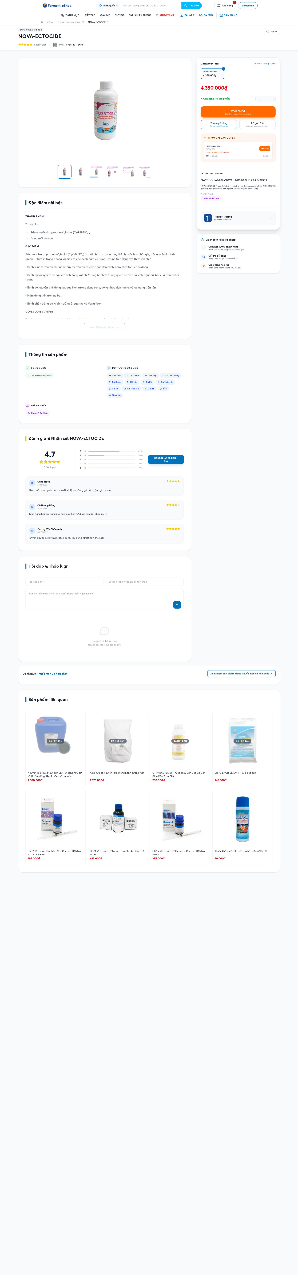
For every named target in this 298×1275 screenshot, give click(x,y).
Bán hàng (231, 15)
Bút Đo (119, 15)
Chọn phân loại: (210, 63)
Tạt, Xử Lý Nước (140, 15)
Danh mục (72, 15)
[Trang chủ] (42, 22)
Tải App (189, 15)
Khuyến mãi (167, 15)
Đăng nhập (248, 5)
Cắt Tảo (90, 15)
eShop (50, 22)
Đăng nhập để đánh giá (165, 459)
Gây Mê (105, 15)
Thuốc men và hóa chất (71, 22)
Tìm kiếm (193, 5)
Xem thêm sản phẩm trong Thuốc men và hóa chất (239, 673)
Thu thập (265, 148)
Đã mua (209, 15)
